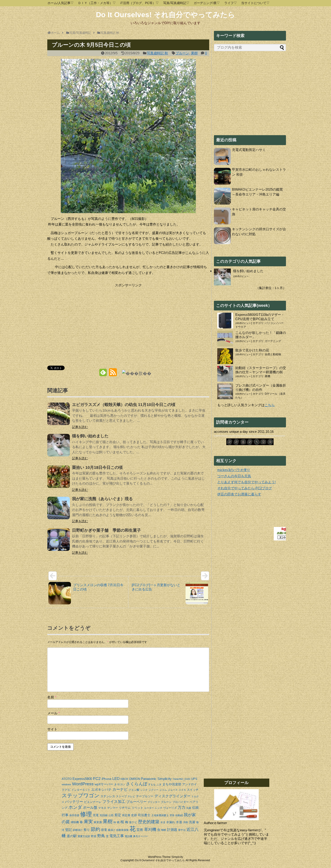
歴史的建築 (148, 821)
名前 (51, 697)
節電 (104, 830)
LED (116, 778)
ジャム (163, 789)
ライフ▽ (230, 3)
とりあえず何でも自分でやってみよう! (246, 482)
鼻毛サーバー (140, 836)
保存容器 (74, 815)
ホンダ (75, 807)
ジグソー (154, 789)
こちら (270, 405)
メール (53, 713)
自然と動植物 (273, 354)
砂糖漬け (78, 830)
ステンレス (107, 796)
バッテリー (74, 802)
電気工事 (116, 836)
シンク (144, 789)
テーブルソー (145, 796)
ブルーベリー (136, 802)
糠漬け (111, 830)
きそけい (119, 784)
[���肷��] (136, 373)
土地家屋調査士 (160, 815)
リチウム (125, 807)
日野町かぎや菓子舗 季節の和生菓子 (106, 530)
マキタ (102, 807)
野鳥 (101, 836)
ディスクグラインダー (172, 796)
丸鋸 (188, 807)
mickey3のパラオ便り (233, 470)
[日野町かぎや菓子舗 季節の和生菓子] (58, 542)
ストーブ (121, 796)
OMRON (134, 779)
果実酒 (98, 822)
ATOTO (67, 779)
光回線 (104, 815)
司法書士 (144, 815)
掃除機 (75, 822)
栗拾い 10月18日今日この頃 (97, 467)
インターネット (80, 789)
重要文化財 (84, 836)
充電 (96, 815)
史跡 (134, 815)
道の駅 (72, 836)
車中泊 (182, 830)
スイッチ (193, 789)
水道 (179, 822)
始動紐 (179, 815)
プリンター (153, 802)
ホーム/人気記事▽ (61, 3)
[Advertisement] (85, 319)
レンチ (158, 807)
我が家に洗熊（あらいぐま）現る (102, 499)
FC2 (97, 778)
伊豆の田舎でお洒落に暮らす (239, 494)
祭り (87, 830)
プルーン (182, 53)
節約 (95, 829)
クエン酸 (134, 789)
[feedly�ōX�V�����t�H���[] (103, 374)
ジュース (173, 789)
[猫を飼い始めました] (58, 448)
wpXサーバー (104, 784)
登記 (68, 830)
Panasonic (148, 779)
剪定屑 (126, 815)
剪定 (117, 815)
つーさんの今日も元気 (234, 476)
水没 (162, 822)
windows (66, 784)
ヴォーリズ (170, 807)
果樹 (194, 53)
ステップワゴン (81, 795)
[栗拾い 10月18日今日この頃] (58, 479)
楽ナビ (133, 822)
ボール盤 (90, 807)
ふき (158, 784)
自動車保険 (122, 830)
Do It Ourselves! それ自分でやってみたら (165, 15)
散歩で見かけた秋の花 (252, 350)
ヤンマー (112, 807)
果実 (88, 821)
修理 (86, 814)
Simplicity (164, 779)
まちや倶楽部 (171, 784)
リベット (137, 807)
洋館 (185, 822)
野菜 (93, 836)
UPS (194, 779)
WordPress (83, 783)
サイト (52, 729)
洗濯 (192, 822)
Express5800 (82, 779)
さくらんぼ (136, 783)
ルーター (149, 807)
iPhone (106, 779)
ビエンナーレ (93, 802)
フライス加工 (113, 802)
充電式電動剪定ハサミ (249, 150)
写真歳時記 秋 (157, 53)
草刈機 (150, 829)
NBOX (124, 779)
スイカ (182, 789)
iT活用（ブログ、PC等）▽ (139, 3)
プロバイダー (180, 802)
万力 (181, 807)
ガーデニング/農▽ (207, 3)
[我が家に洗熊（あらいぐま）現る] (58, 511)
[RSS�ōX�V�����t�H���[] (112, 374)
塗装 (172, 815)
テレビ (131, 796)
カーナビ (120, 789)
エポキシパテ (101, 789)
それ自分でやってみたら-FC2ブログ (244, 488)
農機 (267, 376)
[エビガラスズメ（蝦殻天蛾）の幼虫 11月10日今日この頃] (58, 417)
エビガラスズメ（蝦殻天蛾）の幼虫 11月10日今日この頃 (123, 404)
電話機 (128, 836)
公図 (111, 815)
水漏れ (170, 822)
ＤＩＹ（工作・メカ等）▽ (97, 3)
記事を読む (80, 427)
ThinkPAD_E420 (181, 779)
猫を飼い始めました (90, 436)
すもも (152, 784)
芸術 (139, 830)
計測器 (172, 830)
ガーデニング (273, 341)
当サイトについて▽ (255, 3)
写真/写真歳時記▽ (176, 3)
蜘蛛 (163, 830)
